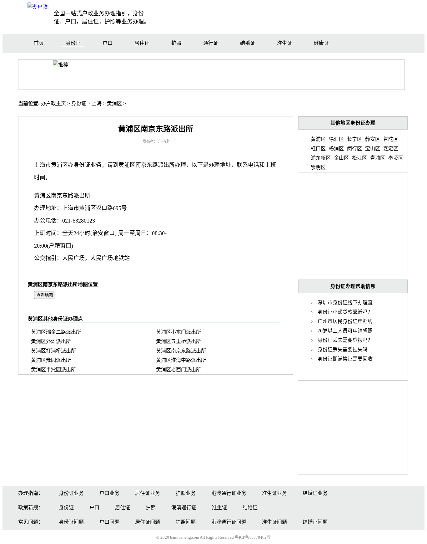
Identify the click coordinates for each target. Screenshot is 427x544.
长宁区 (354, 139)
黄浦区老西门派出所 (178, 369)
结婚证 (247, 43)
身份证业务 (71, 493)
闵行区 (354, 148)
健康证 (321, 43)
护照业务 (186, 493)
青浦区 (377, 158)
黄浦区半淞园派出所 (53, 369)
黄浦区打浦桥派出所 (53, 350)
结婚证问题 (315, 522)
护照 (176, 43)
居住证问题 (147, 522)
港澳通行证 (183, 507)
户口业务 (109, 493)
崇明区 (318, 167)
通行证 (210, 43)
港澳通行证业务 (228, 493)
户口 (108, 43)
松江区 (359, 158)
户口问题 (109, 522)
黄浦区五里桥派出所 (178, 341)
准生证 (284, 43)
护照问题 (186, 522)
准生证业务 (274, 493)
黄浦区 (114, 103)
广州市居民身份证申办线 (345, 321)
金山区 (341, 158)
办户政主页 (53, 103)
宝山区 (372, 148)
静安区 (372, 139)
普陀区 (390, 139)
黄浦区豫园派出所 (51, 360)
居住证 (141, 43)
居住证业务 (147, 493)
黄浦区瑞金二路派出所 (56, 332)
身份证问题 (71, 522)
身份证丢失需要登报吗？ (345, 340)
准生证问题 (274, 522)
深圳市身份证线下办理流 (345, 302)
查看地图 (45, 295)
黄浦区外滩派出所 (51, 341)
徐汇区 (336, 139)
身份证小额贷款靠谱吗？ (345, 312)
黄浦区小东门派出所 (178, 332)
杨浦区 (336, 148)
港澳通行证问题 (228, 522)
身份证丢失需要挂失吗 (343, 349)
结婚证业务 (315, 493)
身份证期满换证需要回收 (345, 359)
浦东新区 (321, 158)
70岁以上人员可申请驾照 (345, 330)
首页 (39, 43)
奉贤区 (395, 158)
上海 (97, 103)
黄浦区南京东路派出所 (181, 350)
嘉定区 (390, 148)
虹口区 (318, 148)
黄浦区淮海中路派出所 (181, 360)
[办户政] (38, 6)
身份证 (73, 43)
